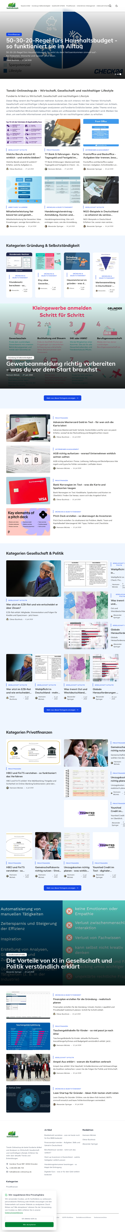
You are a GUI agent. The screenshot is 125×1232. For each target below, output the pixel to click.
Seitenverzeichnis (100, 1217)
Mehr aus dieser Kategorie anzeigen (61, 398)
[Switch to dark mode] (116, 6)
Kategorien (12, 1181)
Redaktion (88, 1129)
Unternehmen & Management (86, 6)
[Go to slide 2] (118, 74)
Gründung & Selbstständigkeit (41, 6)
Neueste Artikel (25, 6)
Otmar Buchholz (12, 60)
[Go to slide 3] (120, 74)
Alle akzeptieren (29, 1224)
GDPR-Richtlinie (67, 1217)
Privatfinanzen (70, 6)
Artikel (48, 1129)
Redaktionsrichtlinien (83, 1217)
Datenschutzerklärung (14, 1213)
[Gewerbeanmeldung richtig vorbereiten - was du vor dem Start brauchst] (62, 346)
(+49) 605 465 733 (16, 1168)
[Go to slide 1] (115, 74)
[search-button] (110, 6)
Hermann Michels (13, 375)
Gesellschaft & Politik (58, 6)
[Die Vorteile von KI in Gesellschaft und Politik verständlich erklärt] (62, 943)
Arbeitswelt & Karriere (103, 6)
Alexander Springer (14, 972)
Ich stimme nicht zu (29, 1219)
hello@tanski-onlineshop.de (20, 1172)
